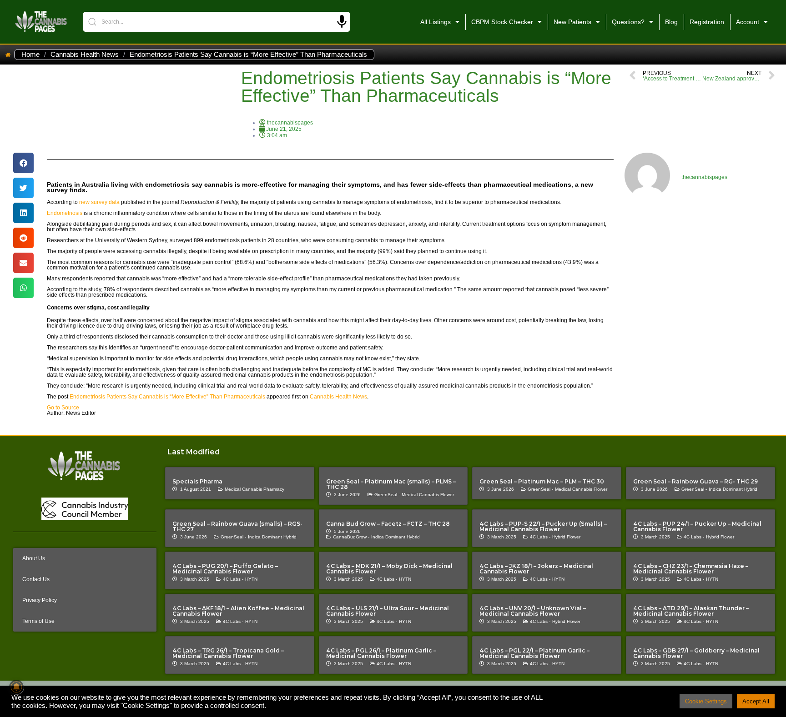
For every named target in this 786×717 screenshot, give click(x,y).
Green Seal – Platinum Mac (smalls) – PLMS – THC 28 (391, 484)
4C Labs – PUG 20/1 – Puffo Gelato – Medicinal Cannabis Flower (225, 569)
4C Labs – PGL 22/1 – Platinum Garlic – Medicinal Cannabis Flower (534, 653)
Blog (671, 21)
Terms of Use (38, 621)
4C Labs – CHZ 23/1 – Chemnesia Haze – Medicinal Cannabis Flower (690, 569)
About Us (33, 558)
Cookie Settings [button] (706, 701)
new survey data (99, 202)
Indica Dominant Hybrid (733, 489)
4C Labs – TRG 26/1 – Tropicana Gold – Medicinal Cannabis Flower (228, 653)
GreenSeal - (387, 494)
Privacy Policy (39, 600)
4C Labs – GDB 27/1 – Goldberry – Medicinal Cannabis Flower (696, 653)
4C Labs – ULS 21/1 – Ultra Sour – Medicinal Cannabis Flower (387, 611)
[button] (23, 163)
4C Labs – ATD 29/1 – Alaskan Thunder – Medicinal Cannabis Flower (691, 611)
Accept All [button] (755, 701)
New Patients (572, 21)
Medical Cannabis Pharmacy (254, 489)
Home (30, 54)
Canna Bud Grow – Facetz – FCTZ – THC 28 (388, 523)
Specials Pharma (197, 481)
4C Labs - (540, 536)
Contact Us (36, 579)
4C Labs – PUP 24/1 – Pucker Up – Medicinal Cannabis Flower (697, 526)
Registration (707, 21)
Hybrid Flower (566, 536)
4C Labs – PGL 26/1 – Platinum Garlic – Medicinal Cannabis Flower (381, 653)
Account (747, 21)
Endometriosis (64, 213)
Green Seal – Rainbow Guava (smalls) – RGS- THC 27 (237, 526)
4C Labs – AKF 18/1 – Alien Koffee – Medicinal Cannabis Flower (238, 611)
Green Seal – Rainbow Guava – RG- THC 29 (695, 481)
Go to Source (63, 407)
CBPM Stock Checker (502, 21)
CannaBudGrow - (351, 536)
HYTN (251, 579)
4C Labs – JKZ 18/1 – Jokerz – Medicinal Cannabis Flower (536, 569)
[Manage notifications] (16, 687)
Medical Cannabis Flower (428, 494)
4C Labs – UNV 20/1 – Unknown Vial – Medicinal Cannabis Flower (532, 611)
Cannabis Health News (84, 54)
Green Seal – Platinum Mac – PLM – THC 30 (541, 481)
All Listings (435, 21)
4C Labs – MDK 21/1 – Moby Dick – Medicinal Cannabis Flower (389, 569)
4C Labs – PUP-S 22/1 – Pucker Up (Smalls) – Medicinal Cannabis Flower (543, 526)
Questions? (628, 21)
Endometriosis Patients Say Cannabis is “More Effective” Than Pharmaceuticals (167, 396)
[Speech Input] (342, 22)
